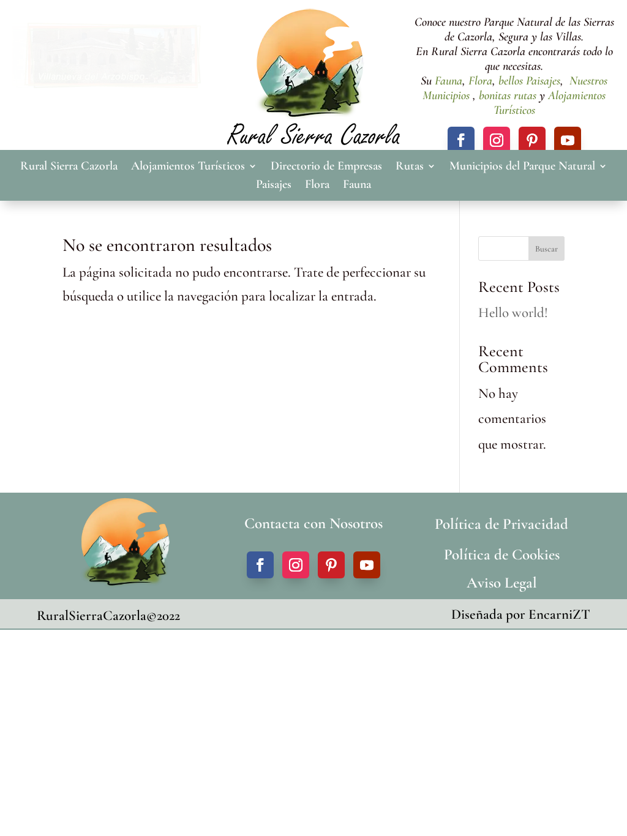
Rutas (410, 167)
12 (131, 45)
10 (110, 45)
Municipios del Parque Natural (522, 167)
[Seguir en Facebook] (461, 140)
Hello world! (513, 312)
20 (92, 71)
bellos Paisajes (529, 80)
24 (134, 71)
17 (183, 45)
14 (151, 45)
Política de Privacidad (501, 524)
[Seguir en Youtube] (567, 140)
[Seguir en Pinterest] (532, 140)
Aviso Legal (502, 582)
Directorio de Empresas (326, 167)
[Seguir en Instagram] (496, 140)
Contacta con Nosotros (313, 523)
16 (172, 45)
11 (120, 45)
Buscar (546, 249)
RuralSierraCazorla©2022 (108, 615)
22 (113, 71)
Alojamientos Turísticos (188, 167)
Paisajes (273, 186)
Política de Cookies (502, 554)
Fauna (448, 80)
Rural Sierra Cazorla (69, 167)
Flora (478, 80)
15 (162, 45)
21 (102, 71)
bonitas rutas (507, 95)
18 (193, 45)
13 (141, 45)
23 (123, 71)
